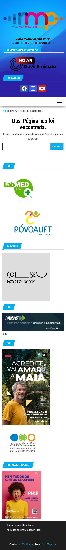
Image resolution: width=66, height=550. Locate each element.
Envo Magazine (49, 544)
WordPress (27, 544)
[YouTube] (42, 88)
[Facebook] (24, 88)
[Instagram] (33, 88)
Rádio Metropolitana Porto (32, 39)
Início (5, 110)
